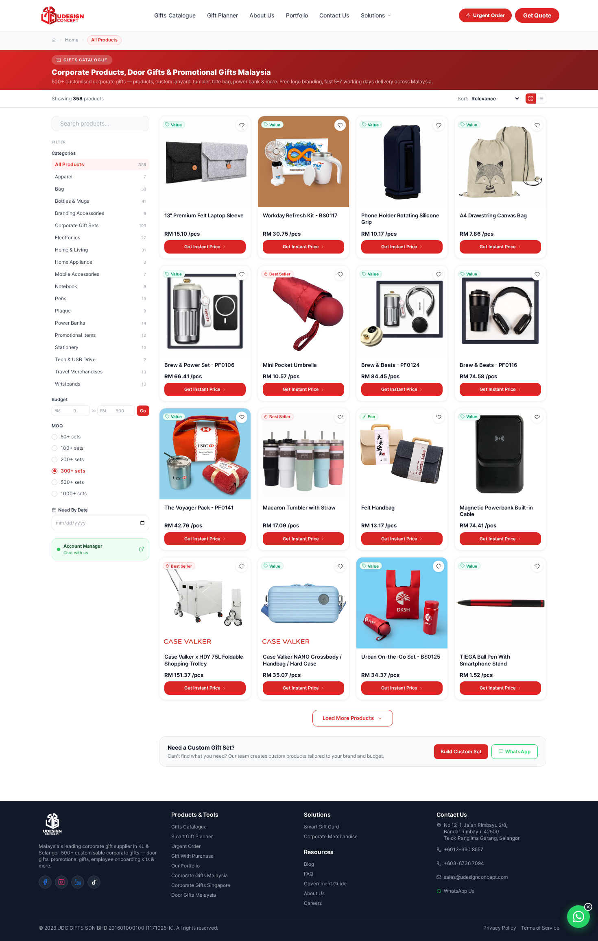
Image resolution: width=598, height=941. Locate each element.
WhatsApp (518, 751)
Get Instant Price (202, 246)
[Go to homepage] (100, 824)
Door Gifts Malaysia (193, 895)
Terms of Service (540, 928)
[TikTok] (93, 882)
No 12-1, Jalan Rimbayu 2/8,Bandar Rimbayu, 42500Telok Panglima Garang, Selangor (481, 831)
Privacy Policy (499, 928)
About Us (262, 15)
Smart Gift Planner (192, 836)
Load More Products (348, 718)
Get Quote (537, 15)
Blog (309, 864)
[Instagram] (61, 882)
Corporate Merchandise (331, 836)
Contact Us (334, 15)
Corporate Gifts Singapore (200, 885)
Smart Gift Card (321, 827)
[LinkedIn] (77, 882)
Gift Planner (222, 15)
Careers (313, 903)
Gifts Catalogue (175, 15)
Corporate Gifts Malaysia (199, 875)
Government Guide (325, 883)
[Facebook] (45, 882)
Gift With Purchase (192, 856)
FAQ (308, 874)
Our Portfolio (185, 866)
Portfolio (297, 15)
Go (143, 411)
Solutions (373, 15)
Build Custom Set (461, 751)
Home (72, 40)
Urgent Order (489, 15)
